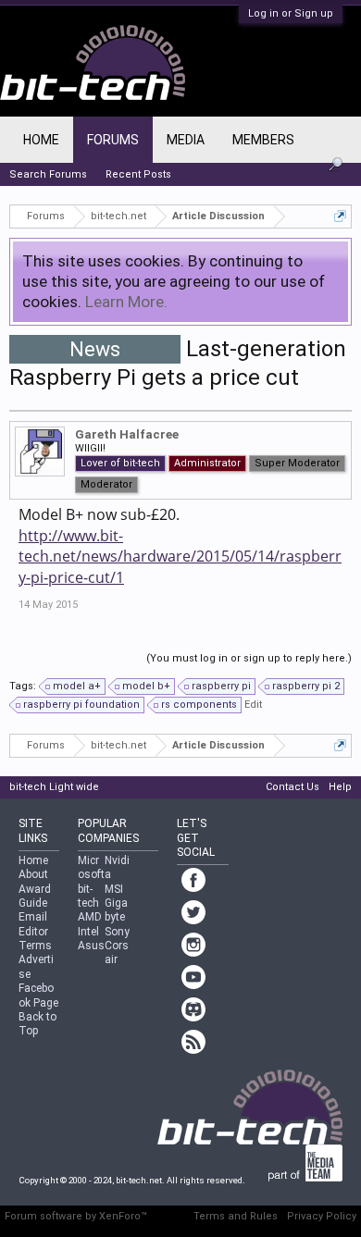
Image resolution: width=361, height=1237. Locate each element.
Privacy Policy (321, 1216)
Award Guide (35, 896)
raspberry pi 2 (306, 686)
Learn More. (126, 301)
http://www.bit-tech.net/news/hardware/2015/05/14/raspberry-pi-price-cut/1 (180, 557)
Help (340, 787)
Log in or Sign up (290, 13)
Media (186, 139)
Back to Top (37, 1023)
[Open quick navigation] (340, 216)
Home (41, 139)
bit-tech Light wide (54, 787)
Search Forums (48, 174)
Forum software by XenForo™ (76, 1216)
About (33, 874)
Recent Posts (138, 174)
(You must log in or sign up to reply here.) (249, 658)
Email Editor (33, 923)
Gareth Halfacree (127, 434)
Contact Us (292, 787)
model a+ (77, 686)
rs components (199, 705)
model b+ (146, 686)
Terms (35, 945)
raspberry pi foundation (81, 705)
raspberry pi (221, 686)
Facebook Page (38, 995)
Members (263, 139)
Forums (113, 139)
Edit (253, 705)
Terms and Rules (235, 1216)
